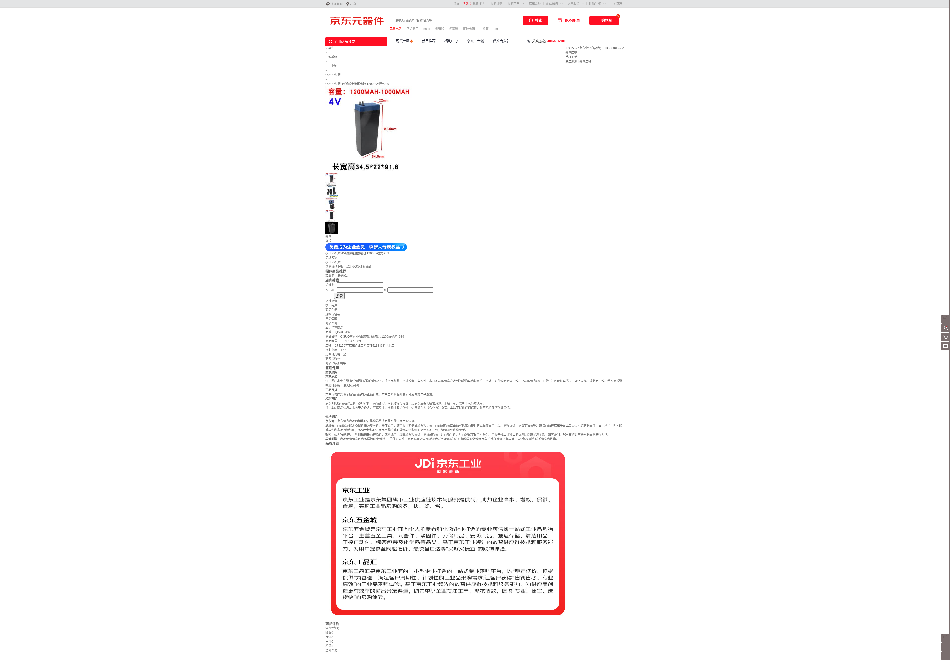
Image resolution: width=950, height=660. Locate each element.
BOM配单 (572, 20)
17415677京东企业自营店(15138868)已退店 (595, 48)
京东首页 (337, 4)
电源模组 (331, 57)
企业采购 (552, 3)
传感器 (453, 29)
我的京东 (513, 3)
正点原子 (412, 29)
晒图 (329, 632)
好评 (329, 637)
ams (496, 29)
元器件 (329, 48)
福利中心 (451, 41)
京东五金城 (475, 41)
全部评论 (332, 628)
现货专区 (403, 41)
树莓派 (439, 29)
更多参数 (333, 359)
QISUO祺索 (333, 75)
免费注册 (479, 3)
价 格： (331, 290)
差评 (329, 646)
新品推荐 (429, 41)
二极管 (484, 29)
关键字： (331, 285)
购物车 (606, 20)
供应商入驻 (501, 41)
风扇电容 (396, 29)
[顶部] (945, 650)
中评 (329, 641)
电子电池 (331, 66)
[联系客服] (945, 322)
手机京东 (616, 3)
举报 (328, 241)
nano (426, 29)
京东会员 (535, 3)
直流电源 (469, 29)
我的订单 (496, 3)
